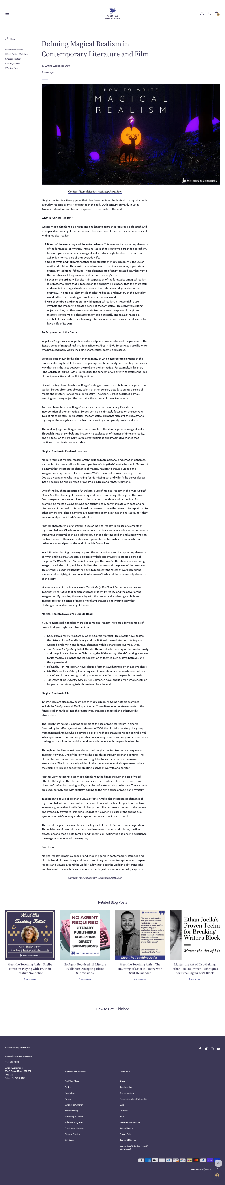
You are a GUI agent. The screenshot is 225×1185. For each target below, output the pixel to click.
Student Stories (72, 1134)
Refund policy (126, 1128)
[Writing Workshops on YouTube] (218, 1049)
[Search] (209, 13)
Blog (122, 1104)
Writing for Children (74, 1104)
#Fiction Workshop (14, 49)
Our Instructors (127, 1093)
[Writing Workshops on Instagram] (212, 1049)
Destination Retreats (74, 1128)
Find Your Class (72, 1081)
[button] (216, 14)
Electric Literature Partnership (133, 1099)
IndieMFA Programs (74, 1122)
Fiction (68, 1087)
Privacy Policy (126, 1134)
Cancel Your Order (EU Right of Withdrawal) (134, 1148)
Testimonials (126, 1087)
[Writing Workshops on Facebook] (200, 1049)
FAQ (122, 1116)
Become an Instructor (130, 1122)
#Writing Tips (11, 68)
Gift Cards (69, 1140)
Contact (124, 1110)
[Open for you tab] (217, 1175)
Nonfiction (70, 1093)
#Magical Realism (13, 58)
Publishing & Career (74, 1116)
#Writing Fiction (12, 63)
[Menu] (7, 14)
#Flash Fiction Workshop (16, 54)
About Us (124, 1081)
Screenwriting (71, 1110)
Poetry (68, 1099)
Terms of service (128, 1140)
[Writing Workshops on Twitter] (206, 1049)
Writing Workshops (21, 1047)
